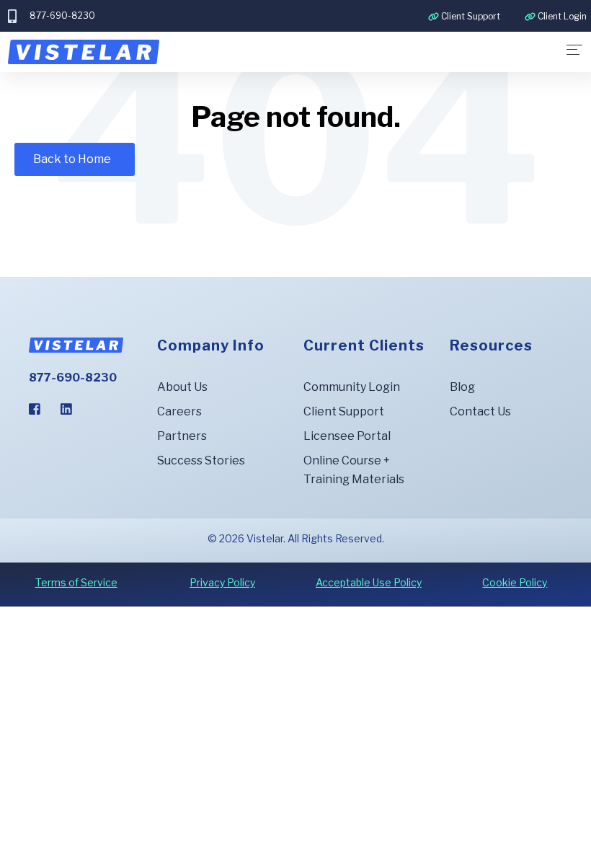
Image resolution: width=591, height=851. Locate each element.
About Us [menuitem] (182, 387)
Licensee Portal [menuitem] (347, 436)
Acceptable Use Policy (369, 582)
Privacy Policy (222, 582)
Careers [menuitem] (179, 411)
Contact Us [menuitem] (480, 411)
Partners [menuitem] (182, 436)
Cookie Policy (514, 582)
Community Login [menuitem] (351, 387)
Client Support (470, 16)
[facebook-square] (34, 408)
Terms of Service (76, 582)
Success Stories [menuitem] (201, 460)
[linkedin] (66, 408)
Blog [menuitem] (462, 387)
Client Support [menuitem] (343, 411)
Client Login (562, 16)
